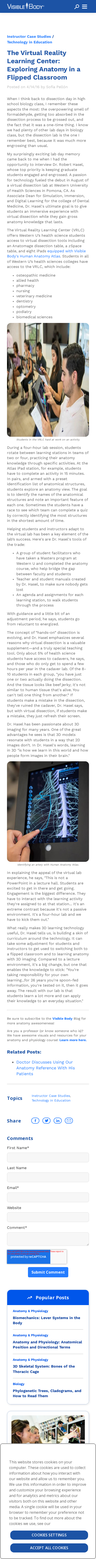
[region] (48, 1501)
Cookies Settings (49, 1535)
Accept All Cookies (49, 1547)
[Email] (69, 1121)
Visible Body (62, 1018)
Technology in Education (29, 42)
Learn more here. (73, 1040)
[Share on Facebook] (35, 1121)
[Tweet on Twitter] (46, 1121)
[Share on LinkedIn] (58, 1121)
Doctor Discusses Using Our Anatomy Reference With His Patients (45, 1068)
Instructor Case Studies (29, 36)
